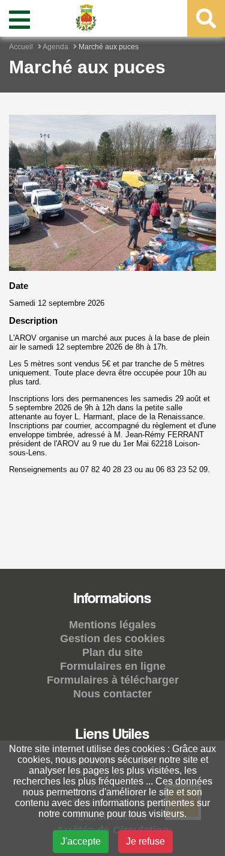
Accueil (21, 47)
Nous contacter (112, 694)
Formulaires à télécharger (113, 680)
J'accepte (81, 841)
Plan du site (112, 652)
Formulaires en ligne (113, 666)
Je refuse (145, 841)
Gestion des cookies (112, 639)
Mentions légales (112, 625)
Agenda (55, 47)
